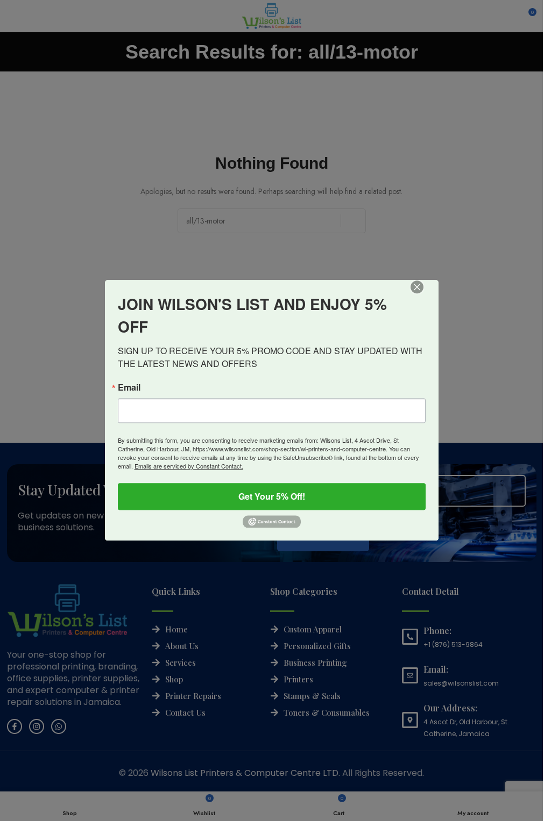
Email (129, 387)
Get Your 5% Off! (271, 496)
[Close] (424, 294)
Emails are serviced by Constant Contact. (189, 466)
